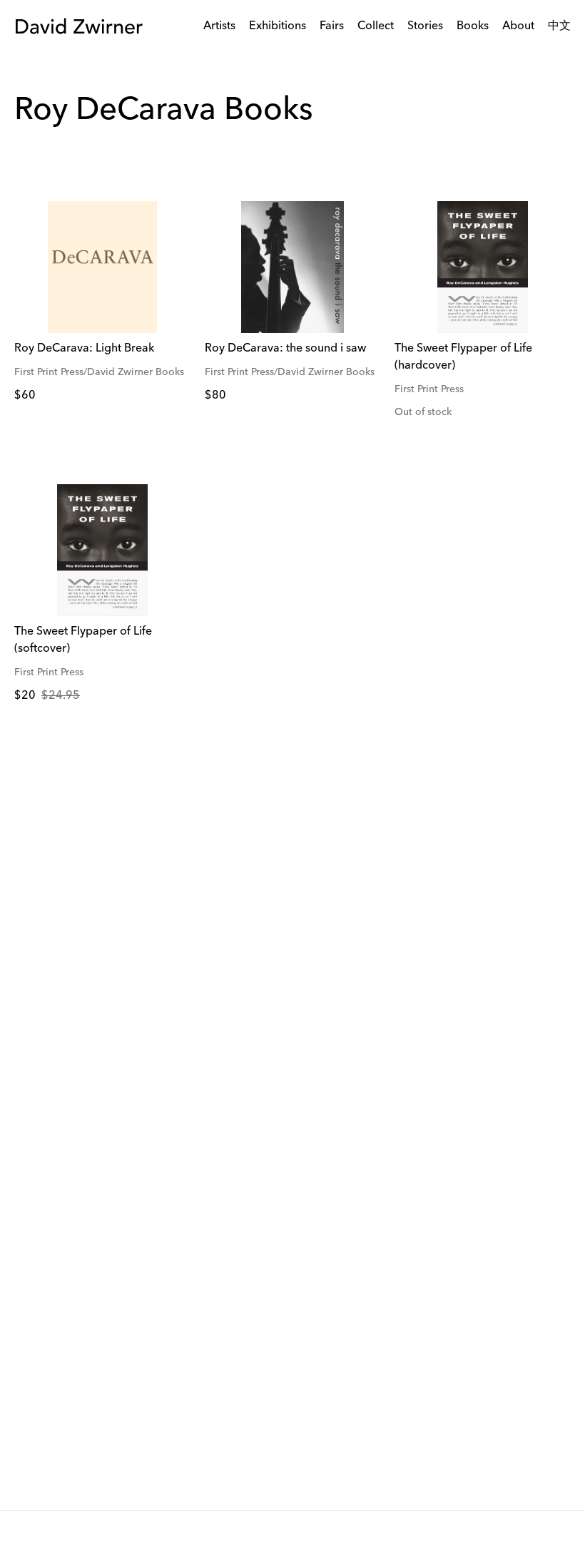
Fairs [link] (332, 26)
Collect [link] (375, 26)
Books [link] (473, 26)
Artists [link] (219, 26)
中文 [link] (559, 26)
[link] (102, 267)
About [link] (518, 26)
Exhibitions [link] (277, 26)
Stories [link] (425, 26)
